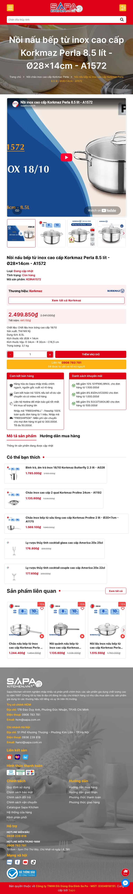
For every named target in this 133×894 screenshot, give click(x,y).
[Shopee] (9, 756)
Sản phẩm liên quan (31, 591)
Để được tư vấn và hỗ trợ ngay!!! (66, 364)
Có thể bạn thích (23, 457)
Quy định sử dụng (18, 787)
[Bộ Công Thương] (66, 873)
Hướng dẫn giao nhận (83, 792)
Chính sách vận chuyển (22, 802)
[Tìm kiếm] (122, 19)
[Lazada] (17, 756)
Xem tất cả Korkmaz (66, 300)
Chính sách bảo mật (20, 792)
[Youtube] (25, 861)
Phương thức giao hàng (84, 802)
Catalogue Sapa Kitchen (22, 807)
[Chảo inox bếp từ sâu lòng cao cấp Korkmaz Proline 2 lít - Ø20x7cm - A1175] (14, 524)
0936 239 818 (31, 737)
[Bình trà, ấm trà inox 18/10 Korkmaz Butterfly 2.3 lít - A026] (14, 474)
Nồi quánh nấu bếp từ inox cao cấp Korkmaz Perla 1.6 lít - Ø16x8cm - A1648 (66, 645)
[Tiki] (25, 756)
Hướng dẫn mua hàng (83, 787)
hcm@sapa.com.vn (28, 719)
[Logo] (66, 7)
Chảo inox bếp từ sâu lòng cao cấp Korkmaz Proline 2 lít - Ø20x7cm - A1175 (72, 519)
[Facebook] (17, 861)
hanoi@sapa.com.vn (29, 742)
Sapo (72, 890)
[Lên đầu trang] (125, 862)
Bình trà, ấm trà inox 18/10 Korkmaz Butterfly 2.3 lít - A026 (65, 467)
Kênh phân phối (17, 817)
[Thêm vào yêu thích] (42, 608)
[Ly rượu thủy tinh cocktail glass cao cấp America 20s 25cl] (14, 549)
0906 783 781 (31, 714)
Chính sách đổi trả (19, 797)
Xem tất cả (116, 590)
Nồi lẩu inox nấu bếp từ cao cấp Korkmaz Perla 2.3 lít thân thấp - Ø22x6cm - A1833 (105, 645)
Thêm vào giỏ (91, 354)
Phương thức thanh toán (85, 797)
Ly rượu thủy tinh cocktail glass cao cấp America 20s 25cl (64, 542)
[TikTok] (33, 861)
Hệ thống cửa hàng (19, 812)
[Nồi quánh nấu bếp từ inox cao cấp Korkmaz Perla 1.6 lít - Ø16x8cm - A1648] (66, 620)
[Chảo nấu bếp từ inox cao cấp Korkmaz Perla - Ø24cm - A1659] (26, 620)
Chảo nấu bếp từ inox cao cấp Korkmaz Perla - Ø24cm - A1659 (25, 645)
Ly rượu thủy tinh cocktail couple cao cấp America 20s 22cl (65, 567)
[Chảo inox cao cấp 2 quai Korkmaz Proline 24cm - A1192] (14, 499)
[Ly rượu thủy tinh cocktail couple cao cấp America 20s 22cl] (14, 574)
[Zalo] (9, 861)
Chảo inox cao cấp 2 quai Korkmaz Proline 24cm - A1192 (63, 492)
